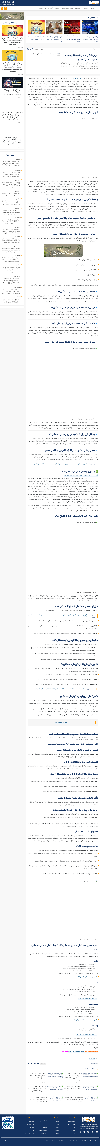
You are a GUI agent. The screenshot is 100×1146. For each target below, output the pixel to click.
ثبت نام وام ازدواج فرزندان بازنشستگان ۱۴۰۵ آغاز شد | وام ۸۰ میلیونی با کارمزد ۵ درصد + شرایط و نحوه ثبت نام (12, 141)
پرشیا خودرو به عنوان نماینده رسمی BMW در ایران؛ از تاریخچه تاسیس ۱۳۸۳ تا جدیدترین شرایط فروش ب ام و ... (11, 184)
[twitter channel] (97, 1132)
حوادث (45, 1124)
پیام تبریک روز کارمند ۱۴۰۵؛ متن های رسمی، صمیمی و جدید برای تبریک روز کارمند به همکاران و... (36, 37)
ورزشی (71, 8)
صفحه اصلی (96, 49)
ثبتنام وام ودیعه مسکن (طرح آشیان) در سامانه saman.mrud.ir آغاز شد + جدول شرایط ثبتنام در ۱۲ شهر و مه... (11, 203)
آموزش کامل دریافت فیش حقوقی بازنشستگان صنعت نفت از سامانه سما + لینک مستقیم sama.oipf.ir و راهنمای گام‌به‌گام (57, 616)
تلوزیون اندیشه (43, 8)
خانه (97, 8)
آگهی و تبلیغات (71, 1124)
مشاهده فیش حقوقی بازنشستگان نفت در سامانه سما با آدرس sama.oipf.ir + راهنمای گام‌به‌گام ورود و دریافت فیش (57, 689)
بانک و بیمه (30, 1124)
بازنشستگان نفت (93, 1063)
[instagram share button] (10, 2)
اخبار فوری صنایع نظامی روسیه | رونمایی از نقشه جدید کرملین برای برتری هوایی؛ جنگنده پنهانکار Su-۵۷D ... (11, 164)
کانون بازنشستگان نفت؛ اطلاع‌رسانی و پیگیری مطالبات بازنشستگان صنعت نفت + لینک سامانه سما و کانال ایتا (60, 464)
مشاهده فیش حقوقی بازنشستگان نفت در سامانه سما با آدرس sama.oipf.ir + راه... (72, 1077)
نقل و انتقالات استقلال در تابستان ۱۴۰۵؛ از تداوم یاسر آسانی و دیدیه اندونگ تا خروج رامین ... (90, 38)
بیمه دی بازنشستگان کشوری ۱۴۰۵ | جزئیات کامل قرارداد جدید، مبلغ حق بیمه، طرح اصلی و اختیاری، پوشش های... (11, 269)
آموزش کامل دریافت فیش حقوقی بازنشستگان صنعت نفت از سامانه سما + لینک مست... (37, 1077)
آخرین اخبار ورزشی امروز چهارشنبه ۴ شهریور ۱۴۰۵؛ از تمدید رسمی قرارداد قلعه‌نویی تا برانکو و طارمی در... (11, 259)
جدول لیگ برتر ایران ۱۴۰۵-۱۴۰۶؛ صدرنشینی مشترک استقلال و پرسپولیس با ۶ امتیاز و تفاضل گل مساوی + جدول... (11, 281)
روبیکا (83, 1051)
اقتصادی (57, 1131)
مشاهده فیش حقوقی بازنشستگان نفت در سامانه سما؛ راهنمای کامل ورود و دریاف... (38, 1099)
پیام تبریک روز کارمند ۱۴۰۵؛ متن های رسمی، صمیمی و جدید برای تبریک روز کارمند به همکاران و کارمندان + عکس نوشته (12, 41)
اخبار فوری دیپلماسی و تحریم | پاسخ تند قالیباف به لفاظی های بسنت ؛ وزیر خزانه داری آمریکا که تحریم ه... (11, 250)
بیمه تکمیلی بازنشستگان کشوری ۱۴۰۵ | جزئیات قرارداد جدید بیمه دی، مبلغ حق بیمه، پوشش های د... (54, 38)
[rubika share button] (3, 2)
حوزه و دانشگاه (43, 1130)
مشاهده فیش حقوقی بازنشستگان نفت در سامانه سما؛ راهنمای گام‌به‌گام (73, 1099)
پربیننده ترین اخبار (10, 22)
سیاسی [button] (78, 8)
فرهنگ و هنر (43, 1121)
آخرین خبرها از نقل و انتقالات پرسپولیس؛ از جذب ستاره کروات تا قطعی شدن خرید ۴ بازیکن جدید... (72, 38)
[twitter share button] (38, 1064)
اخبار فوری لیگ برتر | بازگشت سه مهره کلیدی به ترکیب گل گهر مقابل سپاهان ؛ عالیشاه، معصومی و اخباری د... (11, 221)
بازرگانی (52, 8)
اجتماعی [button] (93, 8)
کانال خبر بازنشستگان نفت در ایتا (87, 998)
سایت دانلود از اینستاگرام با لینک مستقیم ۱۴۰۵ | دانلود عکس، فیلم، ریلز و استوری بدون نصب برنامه (12, 92)
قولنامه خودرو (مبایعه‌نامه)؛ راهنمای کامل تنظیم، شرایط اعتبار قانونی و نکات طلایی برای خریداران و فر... (11, 174)
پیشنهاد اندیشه (93, 17)
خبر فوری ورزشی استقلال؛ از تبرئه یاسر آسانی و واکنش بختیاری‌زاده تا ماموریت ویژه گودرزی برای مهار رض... (11, 301)
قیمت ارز (31, 1131)
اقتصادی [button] (85, 8)
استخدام (31, 1121)
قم (48, 8)
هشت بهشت (6, 1140)
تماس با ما (72, 1134)
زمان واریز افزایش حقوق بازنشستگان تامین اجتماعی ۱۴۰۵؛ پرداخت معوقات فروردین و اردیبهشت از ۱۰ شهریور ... (11, 240)
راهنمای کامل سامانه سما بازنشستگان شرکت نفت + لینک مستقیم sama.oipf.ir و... (37, 1089)
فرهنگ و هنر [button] (65, 8)
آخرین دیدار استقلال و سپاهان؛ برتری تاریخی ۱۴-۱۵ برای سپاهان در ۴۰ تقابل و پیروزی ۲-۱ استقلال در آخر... (11, 291)
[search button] (2, 8)
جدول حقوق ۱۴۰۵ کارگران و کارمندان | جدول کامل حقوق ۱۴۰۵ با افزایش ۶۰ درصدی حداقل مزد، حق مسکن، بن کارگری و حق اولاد (12, 116)
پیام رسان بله (76, 1051)
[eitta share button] (8, 2)
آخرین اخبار (10, 155)
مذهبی (57, 8)
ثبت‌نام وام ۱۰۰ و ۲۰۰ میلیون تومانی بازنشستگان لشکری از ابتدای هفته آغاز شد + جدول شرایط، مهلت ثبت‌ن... (11, 212)
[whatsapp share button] (29, 1064)
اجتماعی (91, 49)
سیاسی (57, 1121)
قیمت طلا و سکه (29, 1134)
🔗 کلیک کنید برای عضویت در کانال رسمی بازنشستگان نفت (81, 475)
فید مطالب (72, 1127)
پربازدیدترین (44, 1133)
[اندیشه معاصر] (94, 3)
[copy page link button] (30, 49)
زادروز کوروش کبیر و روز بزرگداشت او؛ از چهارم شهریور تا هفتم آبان (11, 194)
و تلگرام (70, 1051)
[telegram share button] (13, 2)
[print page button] (28, 49)
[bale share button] (5, 2)
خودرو (32, 1127)
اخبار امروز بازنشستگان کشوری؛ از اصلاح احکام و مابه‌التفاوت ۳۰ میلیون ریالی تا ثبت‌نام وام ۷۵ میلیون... (11, 231)
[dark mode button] (5, 8)
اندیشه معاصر (77, 79)
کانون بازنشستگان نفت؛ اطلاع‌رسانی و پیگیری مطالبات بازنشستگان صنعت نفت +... (72, 1089)
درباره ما (72, 1131)
